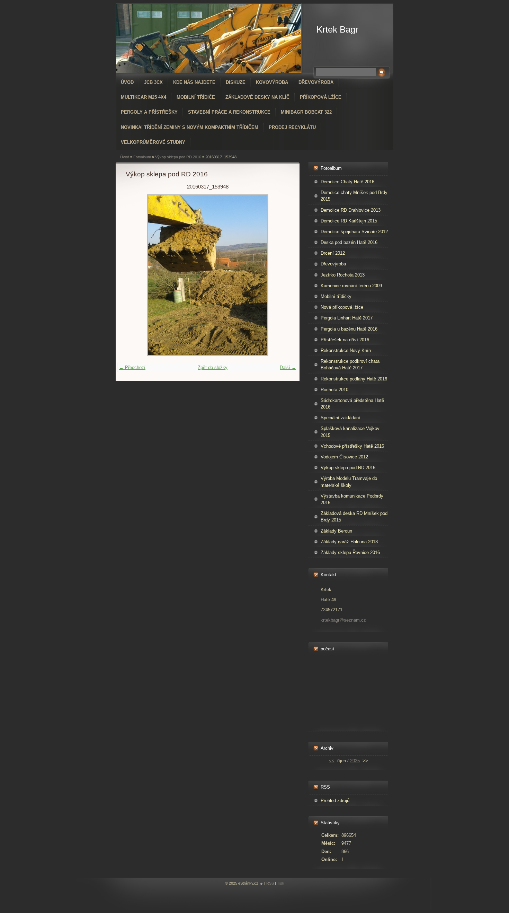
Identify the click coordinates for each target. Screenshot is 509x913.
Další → (288, 367)
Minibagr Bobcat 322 (306, 112)
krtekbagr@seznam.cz (343, 620)
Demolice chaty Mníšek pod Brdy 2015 (354, 196)
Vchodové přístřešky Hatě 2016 (352, 446)
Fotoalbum (142, 157)
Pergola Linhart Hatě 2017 (347, 318)
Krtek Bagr (337, 29)
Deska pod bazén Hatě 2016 (349, 242)
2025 (355, 760)
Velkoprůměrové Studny (153, 142)
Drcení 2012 (333, 253)
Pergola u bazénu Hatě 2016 (349, 329)
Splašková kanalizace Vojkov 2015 (350, 432)
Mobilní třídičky (336, 296)
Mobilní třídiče (196, 97)
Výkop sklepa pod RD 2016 (178, 157)
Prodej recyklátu (292, 127)
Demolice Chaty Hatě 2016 (347, 181)
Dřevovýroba (315, 82)
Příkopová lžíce (320, 97)
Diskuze (235, 82)
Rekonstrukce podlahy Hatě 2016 (354, 378)
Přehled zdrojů (335, 800)
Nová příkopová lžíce (342, 307)
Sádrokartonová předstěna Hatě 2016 (352, 404)
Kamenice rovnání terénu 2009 (351, 285)
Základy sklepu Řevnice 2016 (350, 552)
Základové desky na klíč (257, 97)
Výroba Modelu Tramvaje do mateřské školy (349, 482)
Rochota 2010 (334, 389)
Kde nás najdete (194, 82)
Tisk (280, 883)
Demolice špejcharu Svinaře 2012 (354, 231)
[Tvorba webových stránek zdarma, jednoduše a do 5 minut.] (261, 883)
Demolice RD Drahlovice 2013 (351, 210)
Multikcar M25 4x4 (143, 97)
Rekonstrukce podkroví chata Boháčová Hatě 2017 (350, 364)
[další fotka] (278, 275)
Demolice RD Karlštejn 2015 (349, 220)
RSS (270, 883)
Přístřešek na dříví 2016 (345, 339)
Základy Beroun (336, 531)
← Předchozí (132, 367)
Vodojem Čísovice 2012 (344, 456)
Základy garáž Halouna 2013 (349, 541)
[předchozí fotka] (137, 275)
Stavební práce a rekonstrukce (229, 112)
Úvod (127, 82)
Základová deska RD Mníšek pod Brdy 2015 (354, 517)
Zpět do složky (212, 367)
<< (331, 760)
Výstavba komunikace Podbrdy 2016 (352, 499)
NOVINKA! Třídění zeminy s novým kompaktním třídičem (189, 127)
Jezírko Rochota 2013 (343, 275)
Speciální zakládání (340, 417)
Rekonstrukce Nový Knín (346, 350)
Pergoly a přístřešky (149, 112)
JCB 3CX (153, 82)
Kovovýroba (272, 82)
